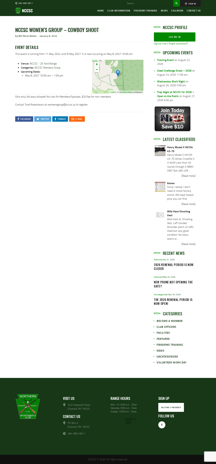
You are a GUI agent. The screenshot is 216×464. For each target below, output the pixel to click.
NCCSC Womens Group (47, 67)
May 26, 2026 (169, 276)
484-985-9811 (76, 433)
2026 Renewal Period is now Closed (174, 267)
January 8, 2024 (48, 35)
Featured (158, 259)
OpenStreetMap (125, 92)
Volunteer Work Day (172, 362)
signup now (160, 43)
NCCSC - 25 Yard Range (43, 63)
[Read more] (188, 176)
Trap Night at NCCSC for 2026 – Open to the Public (175, 94)
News (160, 350)
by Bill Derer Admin (26, 35)
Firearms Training (170, 345)
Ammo (171, 183)
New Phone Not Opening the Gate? (173, 284)
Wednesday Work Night (171, 81)
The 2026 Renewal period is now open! (173, 302)
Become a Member (170, 321)
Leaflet (113, 92)
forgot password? (178, 43)
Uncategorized (161, 294)
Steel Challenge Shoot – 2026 (174, 70)
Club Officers (166, 327)
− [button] (97, 69)
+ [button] (97, 64)
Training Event (165, 60)
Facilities (163, 333)
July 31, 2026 (169, 259)
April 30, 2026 (174, 294)
